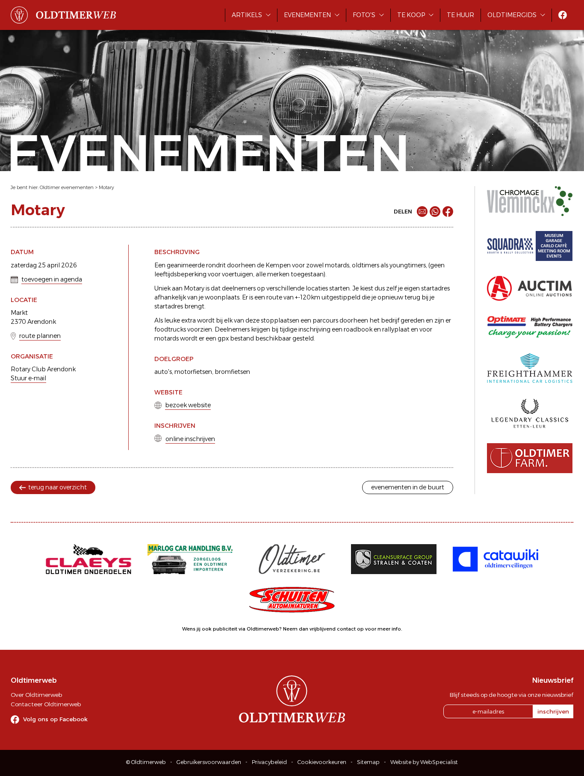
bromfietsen (232, 372)
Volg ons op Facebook (55, 719)
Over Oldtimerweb (36, 694)
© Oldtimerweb (146, 762)
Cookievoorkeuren (322, 762)
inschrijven (553, 711)
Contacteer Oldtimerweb (46, 704)
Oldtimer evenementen (67, 187)
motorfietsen (193, 372)
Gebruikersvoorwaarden (209, 762)
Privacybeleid (269, 762)
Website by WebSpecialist (424, 762)
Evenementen (307, 15)
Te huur (460, 15)
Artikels (247, 15)
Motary (106, 187)
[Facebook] (447, 211)
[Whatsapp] (435, 211)
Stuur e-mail (28, 378)
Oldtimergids (512, 15)
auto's (163, 372)
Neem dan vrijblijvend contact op (323, 629)
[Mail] (422, 211)
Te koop (411, 15)
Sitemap (368, 762)
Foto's (364, 15)
